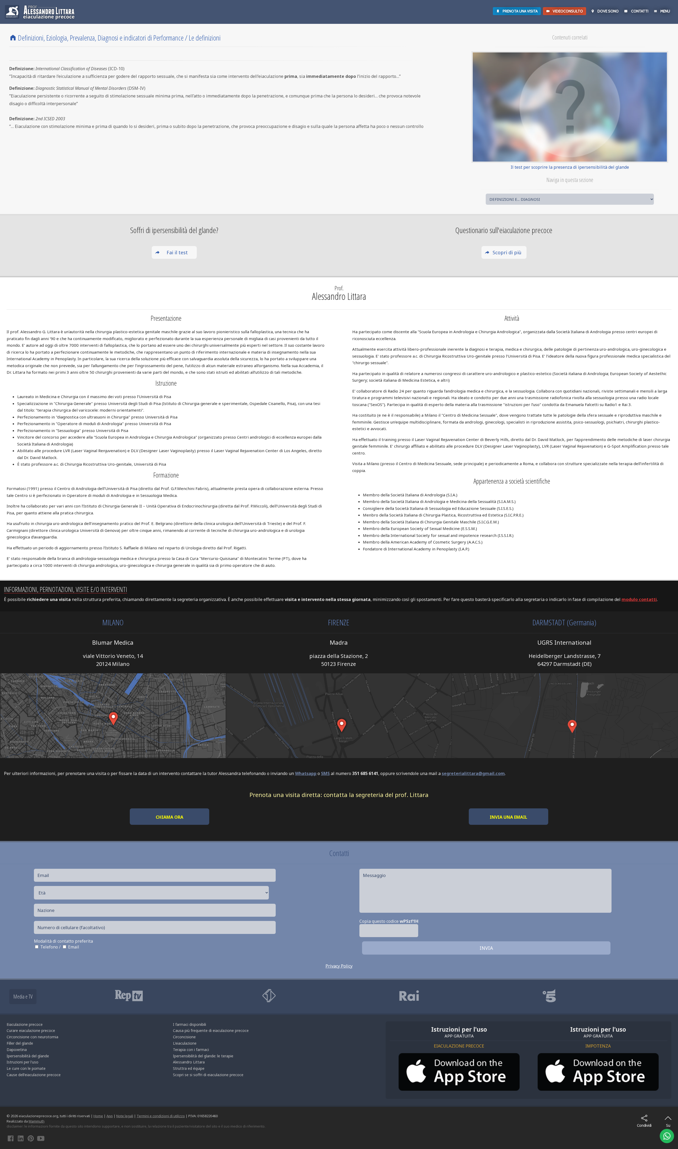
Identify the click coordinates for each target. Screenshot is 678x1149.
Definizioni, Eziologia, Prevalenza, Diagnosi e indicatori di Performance (101, 38)
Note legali (124, 1116)
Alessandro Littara (189, 1062)
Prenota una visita (520, 11)
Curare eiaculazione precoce (31, 1030)
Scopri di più (507, 252)
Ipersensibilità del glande (28, 1055)
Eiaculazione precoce (25, 1024)
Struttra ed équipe (188, 1068)
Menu (665, 11)
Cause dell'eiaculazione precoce (34, 1074)
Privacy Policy (339, 966)
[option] (178, 995)
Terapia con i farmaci (191, 1049)
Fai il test (177, 252)
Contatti (639, 11)
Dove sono (608, 11)
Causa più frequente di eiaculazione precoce (211, 1030)
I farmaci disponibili (189, 1024)
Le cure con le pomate (26, 1068)
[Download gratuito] (459, 1072)
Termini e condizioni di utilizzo (161, 1116)
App (109, 1116)
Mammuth (36, 1121)
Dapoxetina (17, 1049)
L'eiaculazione (185, 1043)
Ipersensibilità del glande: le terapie (203, 1055)
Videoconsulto (568, 11)
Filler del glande (20, 1043)
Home (98, 1116)
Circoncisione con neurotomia (32, 1036)
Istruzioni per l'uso (22, 1062)
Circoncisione (184, 1036)
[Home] (13, 38)
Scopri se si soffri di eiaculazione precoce (208, 1074)
